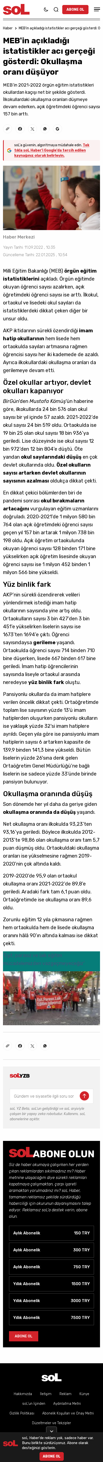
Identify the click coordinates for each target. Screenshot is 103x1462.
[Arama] (56, 9)
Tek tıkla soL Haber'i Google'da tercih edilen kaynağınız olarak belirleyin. (51, 150)
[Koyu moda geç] (46, 9)
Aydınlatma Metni (67, 1404)
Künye (84, 1394)
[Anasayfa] (52, 1377)
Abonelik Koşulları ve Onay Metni (68, 1413)
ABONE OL (75, 9)
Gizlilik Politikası (22, 1413)
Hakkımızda (23, 1394)
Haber (7, 28)
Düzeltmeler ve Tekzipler (51, 1423)
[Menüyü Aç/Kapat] (96, 9)
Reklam (66, 1394)
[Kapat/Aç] (51, 1429)
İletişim (46, 1394)
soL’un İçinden (33, 1404)
